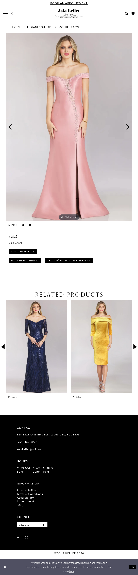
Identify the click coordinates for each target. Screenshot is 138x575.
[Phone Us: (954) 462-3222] (12, 13)
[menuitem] (5, 13)
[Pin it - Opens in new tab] (23, 224)
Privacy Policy (26, 490)
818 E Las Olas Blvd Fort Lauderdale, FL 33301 (48, 434)
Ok (132, 567)
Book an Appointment (25, 260)
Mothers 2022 (69, 27)
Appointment (25, 501)
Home (16, 27)
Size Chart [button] (15, 243)
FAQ (20, 505)
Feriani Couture (39, 27)
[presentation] (36, 346)
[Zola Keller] (69, 13)
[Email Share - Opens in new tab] (30, 224)
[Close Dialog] (5, 567)
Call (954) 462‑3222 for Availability (69, 260)
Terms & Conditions (30, 494)
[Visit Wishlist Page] (133, 13)
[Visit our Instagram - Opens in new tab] (26, 537)
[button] (5, 13)
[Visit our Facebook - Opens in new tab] (18, 537)
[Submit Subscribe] (43, 524)
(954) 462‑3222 (27, 442)
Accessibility (25, 497)
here (71, 571)
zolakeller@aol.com (29, 449)
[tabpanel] (69, 127)
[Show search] (126, 13)
